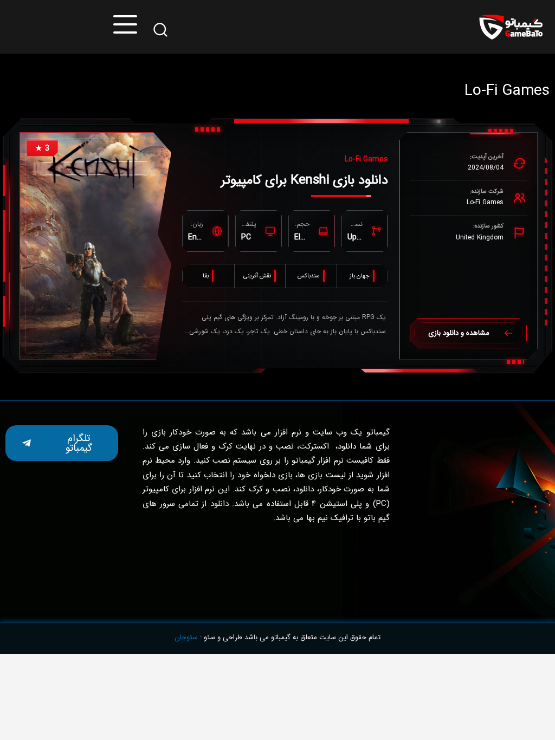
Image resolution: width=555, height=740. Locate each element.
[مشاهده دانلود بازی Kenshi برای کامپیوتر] (95, 246)
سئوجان (186, 637)
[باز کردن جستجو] (160, 30)
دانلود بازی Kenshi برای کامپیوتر (304, 180)
